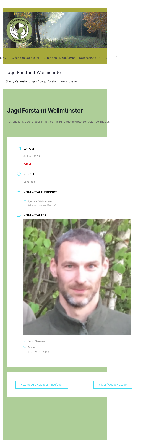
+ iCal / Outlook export (113, 384)
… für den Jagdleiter (25, 57)
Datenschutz (87, 57)
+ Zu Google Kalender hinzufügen (42, 384)
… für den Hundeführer (59, 57)
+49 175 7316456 (38, 351)
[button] (98, 57)
